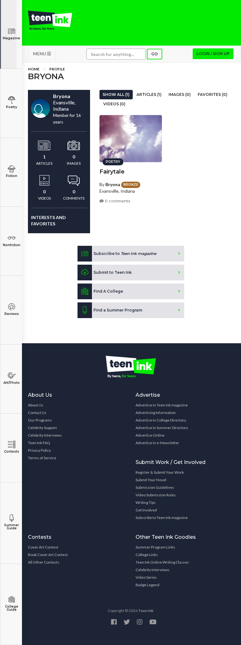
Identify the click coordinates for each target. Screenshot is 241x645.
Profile (57, 69)
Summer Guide (11, 526)
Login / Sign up (213, 53)
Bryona (112, 184)
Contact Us (37, 412)
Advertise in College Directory (161, 420)
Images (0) (180, 94)
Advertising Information (156, 412)
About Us (35, 405)
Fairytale (112, 171)
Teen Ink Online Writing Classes (162, 562)
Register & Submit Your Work (160, 472)
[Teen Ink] (50, 20)
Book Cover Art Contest (48, 554)
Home (34, 69)
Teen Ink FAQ (39, 442)
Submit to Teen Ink (113, 272)
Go (154, 54)
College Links (147, 554)
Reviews (11, 314)
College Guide (11, 608)
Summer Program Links (155, 547)
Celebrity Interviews (45, 435)
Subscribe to (125, 253)
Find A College (108, 291)
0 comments (117, 201)
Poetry (11, 107)
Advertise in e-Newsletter (157, 442)
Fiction (11, 176)
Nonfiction (11, 245)
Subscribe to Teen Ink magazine (162, 517)
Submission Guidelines (155, 487)
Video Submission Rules (156, 495)
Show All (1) (116, 94)
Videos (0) (114, 104)
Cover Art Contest (43, 547)
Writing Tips (146, 502)
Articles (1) (149, 94)
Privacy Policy (39, 450)
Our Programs (40, 420)
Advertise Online (150, 435)
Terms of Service (42, 457)
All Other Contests (43, 562)
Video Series (146, 577)
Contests (11, 451)
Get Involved (146, 510)
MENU (40, 53)
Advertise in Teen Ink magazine (162, 405)
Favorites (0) (213, 94)
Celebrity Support (42, 427)
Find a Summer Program (118, 310)
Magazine (11, 38)
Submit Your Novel (151, 479)
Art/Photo (11, 383)
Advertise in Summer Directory (162, 427)
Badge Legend (147, 584)
